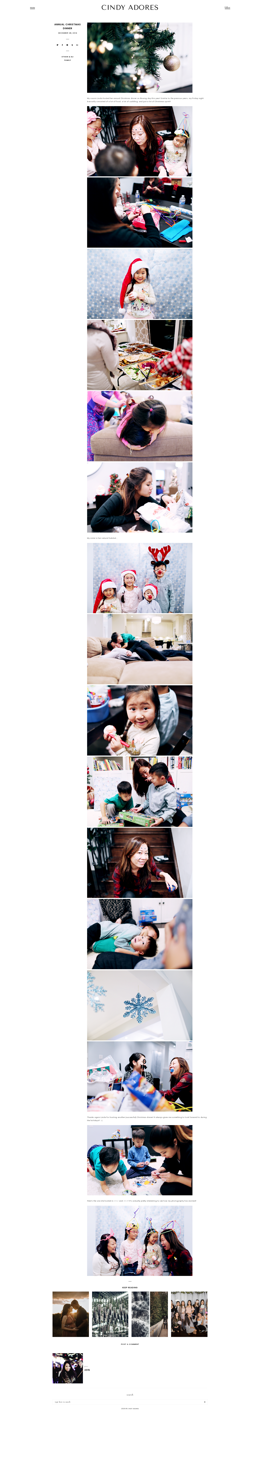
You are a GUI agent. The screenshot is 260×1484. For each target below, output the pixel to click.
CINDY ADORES (130, 7)
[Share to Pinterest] (67, 45)
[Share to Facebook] (62, 45)
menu (32, 7)
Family (67, 60)
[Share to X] (57, 45)
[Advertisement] (130, 1436)
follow (227, 7)
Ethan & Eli (67, 56)
